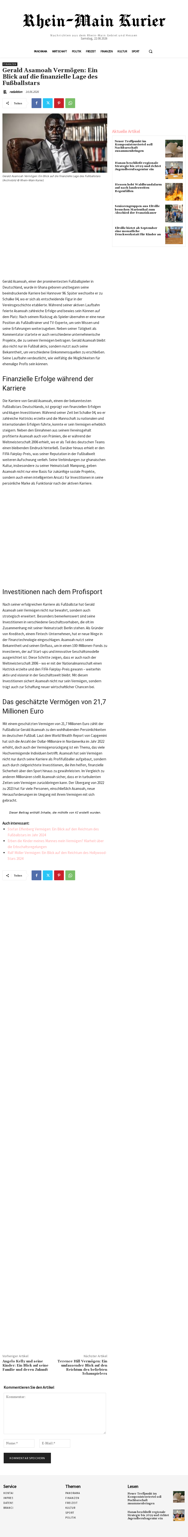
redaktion (16, 92)
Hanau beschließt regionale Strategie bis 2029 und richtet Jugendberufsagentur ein (138, 166)
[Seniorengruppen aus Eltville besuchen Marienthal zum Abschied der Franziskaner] (174, 213)
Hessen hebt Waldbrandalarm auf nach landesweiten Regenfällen (138, 188)
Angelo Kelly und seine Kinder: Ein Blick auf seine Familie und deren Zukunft (25, 1365)
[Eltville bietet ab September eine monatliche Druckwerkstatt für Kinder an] (174, 235)
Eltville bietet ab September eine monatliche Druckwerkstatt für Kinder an (138, 231)
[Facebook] (36, 103)
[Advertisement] (54, 232)
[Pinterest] (59, 103)
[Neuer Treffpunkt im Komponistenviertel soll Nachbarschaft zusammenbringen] (174, 148)
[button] (150, 51)
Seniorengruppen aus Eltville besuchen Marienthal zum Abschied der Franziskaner (137, 209)
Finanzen (9, 64)
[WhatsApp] (70, 103)
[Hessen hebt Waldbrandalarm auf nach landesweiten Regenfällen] (174, 192)
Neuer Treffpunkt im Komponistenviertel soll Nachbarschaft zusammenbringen (134, 146)
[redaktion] (5, 91)
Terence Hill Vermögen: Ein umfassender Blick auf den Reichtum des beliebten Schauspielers (82, 1367)
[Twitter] (48, 103)
